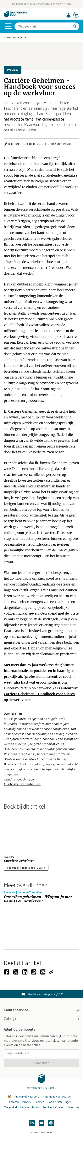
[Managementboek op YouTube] (41, 1123)
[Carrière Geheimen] (17, 831)
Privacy (26, 1102)
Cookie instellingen (59, 1102)
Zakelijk (10, 1019)
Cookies (39, 1102)
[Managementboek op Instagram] (51, 1123)
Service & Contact (53, 1107)
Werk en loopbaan (17, 37)
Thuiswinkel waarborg (25, 1096)
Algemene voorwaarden (57, 1096)
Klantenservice (16, 1010)
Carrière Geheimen (19, 861)
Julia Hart (13, 143)
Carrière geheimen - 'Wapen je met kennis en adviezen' (38, 899)
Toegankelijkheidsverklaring (21, 1107)
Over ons (73, 1107)
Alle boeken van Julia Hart (22, 784)
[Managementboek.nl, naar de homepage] (15, 16)
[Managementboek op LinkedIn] (32, 1123)
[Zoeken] (75, 26)
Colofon (14, 1102)
